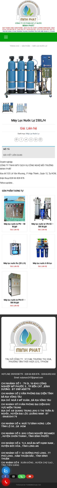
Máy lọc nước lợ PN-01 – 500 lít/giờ (14, 301)
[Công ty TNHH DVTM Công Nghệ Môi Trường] (28, 16)
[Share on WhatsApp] (16, 139)
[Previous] (6, 76)
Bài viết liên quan (12, 155)
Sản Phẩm (26, 46)
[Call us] (21, 476)
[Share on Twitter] (26, 139)
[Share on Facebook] (21, 139)
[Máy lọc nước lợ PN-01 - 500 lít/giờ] (14, 284)
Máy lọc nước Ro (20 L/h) (15, 263)
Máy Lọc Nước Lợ (39, 46)
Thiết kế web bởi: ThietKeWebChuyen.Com (28, 485)
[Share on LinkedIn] (40, 139)
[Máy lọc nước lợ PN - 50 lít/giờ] (14, 208)
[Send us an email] (13, 476)
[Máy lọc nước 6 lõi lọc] (42, 248)
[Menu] (6, 37)
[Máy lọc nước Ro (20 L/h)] (14, 248)
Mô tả (6, 149)
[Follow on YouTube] (30, 476)
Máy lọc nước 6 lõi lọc (42, 263)
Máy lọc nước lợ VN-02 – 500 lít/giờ (42, 225)
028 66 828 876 (32, 374)
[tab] (28, 149)
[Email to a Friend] (31, 139)
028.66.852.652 (48, 374)
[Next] (50, 76)
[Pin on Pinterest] (36, 139)
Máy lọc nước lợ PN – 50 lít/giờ (14, 225)
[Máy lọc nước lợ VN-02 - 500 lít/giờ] (42, 208)
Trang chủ (14, 46)
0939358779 (17, 374)
